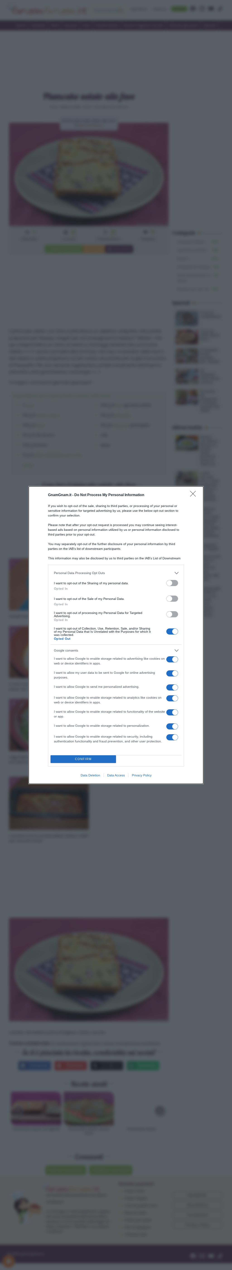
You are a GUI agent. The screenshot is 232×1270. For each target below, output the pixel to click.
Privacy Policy (142, 775)
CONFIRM (83, 759)
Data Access (116, 775)
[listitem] (116, 573)
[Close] (194, 495)
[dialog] (116, 635)
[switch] (172, 583)
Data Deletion (90, 775)
